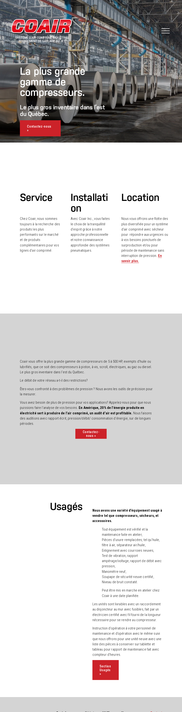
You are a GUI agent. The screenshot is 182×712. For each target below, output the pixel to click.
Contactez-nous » (39, 128)
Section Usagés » (105, 670)
